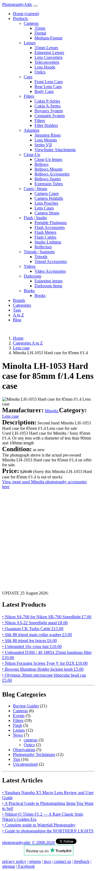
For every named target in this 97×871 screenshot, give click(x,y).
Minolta (52, 411)
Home (26, 13)
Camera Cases (46, 193)
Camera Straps (46, 213)
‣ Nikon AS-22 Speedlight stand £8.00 (35, 622)
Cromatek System (49, 115)
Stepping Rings (47, 135)
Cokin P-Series (47, 101)
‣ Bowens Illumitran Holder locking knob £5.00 (43, 669)
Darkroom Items (48, 285)
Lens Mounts (45, 140)
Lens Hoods (44, 67)
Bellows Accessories (52, 174)
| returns (34, 861)
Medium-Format (48, 38)
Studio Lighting (47, 242)
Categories (22, 305)
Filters (39, 120)
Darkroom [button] (32, 276)
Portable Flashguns (50, 222)
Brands (19, 300)
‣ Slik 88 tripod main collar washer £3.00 (37, 634)
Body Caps (44, 91)
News (18, 735)
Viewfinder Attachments (55, 149)
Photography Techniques (34, 754)
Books (40, 295)
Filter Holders (46, 125)
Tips (16, 759)
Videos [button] (30, 266)
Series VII (43, 145)
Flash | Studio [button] (35, 217)
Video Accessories (50, 271)
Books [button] (29, 290)
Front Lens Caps (48, 81)
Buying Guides (26, 706)
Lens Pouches (46, 203)
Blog (17, 320)
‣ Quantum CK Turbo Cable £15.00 (32, 628)
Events (19, 715)
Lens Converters (48, 57)
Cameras (20, 710)
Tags (17, 310)
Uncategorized (25, 764)
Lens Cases (44, 208)
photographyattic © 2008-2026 (28, 842)
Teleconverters (46, 62)
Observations (24, 749)
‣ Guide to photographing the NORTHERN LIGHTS (47, 831)
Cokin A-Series (47, 106)
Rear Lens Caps (48, 86)
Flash (17, 725)
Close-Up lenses (48, 159)
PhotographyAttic (17, 4)
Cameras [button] (31, 23)
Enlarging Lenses (49, 52)
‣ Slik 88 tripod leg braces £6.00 (29, 640)
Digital (40, 33)
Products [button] (20, 18)
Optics (40, 72)
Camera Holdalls (48, 198)
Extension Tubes (48, 183)
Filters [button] (29, 96)
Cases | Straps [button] (35, 188)
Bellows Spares (47, 179)
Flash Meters (45, 232)
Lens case (10, 416)
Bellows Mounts (48, 169)
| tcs (46, 861)
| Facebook (25, 866)
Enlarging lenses (48, 281)
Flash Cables (45, 237)
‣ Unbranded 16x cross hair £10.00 (32, 646)
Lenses (19, 730)
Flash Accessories (49, 227)
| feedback (80, 861)
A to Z (18, 315)
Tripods (40, 256)
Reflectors (43, 247)
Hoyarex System (48, 111)
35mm (39, 28)
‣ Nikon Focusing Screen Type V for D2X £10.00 (45, 663)
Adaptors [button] (31, 130)
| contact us (61, 861)
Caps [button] (28, 77)
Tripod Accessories (50, 261)
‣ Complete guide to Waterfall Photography (38, 825)
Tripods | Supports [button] (39, 251)
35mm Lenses (46, 47)
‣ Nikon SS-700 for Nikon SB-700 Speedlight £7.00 (46, 617)
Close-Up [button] (32, 154)
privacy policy (14, 861)
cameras (30, 740)
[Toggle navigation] (35, 6)
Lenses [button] (30, 42)
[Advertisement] (48, 537)
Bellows (41, 164)
